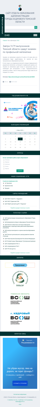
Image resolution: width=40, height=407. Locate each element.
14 (10, 141)
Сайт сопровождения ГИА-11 (12, 243)
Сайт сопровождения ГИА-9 (12, 246)
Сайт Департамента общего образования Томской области (20, 222)
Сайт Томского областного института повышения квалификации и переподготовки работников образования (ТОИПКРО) (18, 226)
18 (30, 141)
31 (25, 147)
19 (34, 141)
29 (15, 147)
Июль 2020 (20, 130)
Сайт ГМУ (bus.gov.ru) (10, 249)
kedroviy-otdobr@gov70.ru (24, 400)
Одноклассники (9, 185)
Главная (5, 40)
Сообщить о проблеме (20, 383)
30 (20, 147)
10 (25, 139)
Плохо (6, 166)
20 (5, 144)
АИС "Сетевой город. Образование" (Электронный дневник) (20, 241)
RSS (18, 40)
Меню (6, 35)
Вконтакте (9, 183)
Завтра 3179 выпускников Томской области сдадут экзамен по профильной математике (19, 48)
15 (15, 141)
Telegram (7, 188)
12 (34, 139)
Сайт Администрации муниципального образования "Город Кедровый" (19, 218)
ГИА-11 (6, 81)
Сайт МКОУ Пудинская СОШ (12, 201)
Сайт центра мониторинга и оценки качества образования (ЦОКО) (19, 231)
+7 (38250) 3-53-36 (23, 400)
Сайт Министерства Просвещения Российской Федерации (20, 238)
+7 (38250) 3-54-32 (12, 400)
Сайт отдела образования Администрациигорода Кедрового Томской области (20, 17)
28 (10, 147)
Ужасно (7, 168)
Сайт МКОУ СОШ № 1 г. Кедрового (13, 199)
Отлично (7, 160)
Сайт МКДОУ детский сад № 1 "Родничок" (15, 204)
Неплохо (7, 164)
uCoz (20, 404)
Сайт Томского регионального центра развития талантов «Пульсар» (18, 235)
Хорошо (7, 162)
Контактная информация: (20, 394)
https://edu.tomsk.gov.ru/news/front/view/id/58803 (21, 77)
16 (20, 141)
